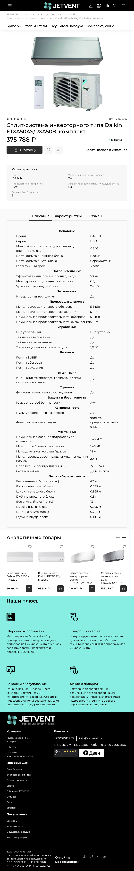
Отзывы (11, 796)
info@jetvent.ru (90, 738)
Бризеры (14, 26)
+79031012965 (64, 738)
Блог (9, 802)
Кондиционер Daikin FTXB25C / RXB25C (49, 576)
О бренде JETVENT (18, 791)
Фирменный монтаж (19, 774)
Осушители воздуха (66, 26)
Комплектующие (100, 26)
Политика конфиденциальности (20, 754)
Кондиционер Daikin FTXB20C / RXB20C (18, 576)
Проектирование (17, 780)
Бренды (11, 807)
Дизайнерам (14, 769)
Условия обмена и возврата (18, 739)
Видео (10, 785)
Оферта (11, 747)
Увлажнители (36, 26)
